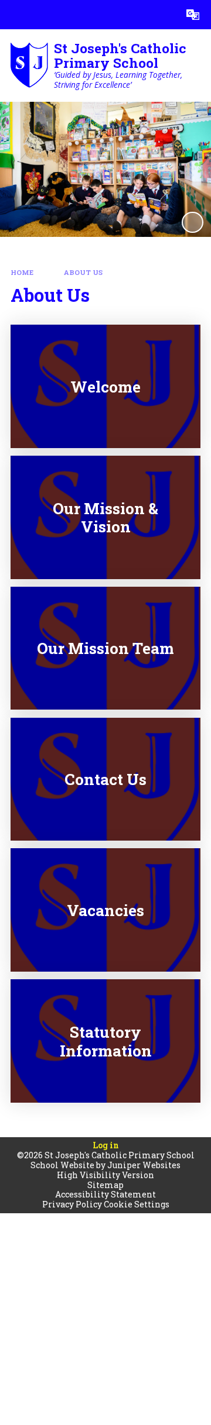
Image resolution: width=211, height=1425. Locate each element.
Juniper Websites (144, 1165)
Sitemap (105, 1184)
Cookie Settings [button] (136, 1204)
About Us (83, 272)
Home (22, 272)
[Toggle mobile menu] (14, 14)
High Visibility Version (105, 1174)
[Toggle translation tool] (192, 14)
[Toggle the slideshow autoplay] (192, 222)
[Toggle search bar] (163, 14)
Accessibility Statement (105, 1194)
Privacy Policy (72, 1204)
